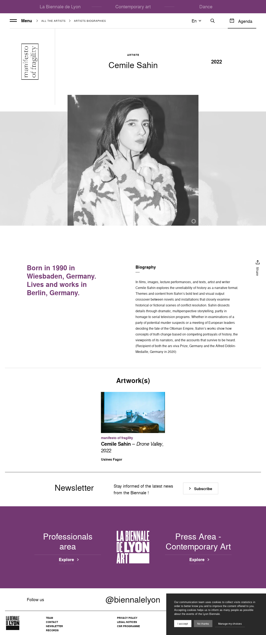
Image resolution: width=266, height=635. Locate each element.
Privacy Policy (127, 618)
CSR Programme (128, 626)
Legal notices (127, 622)
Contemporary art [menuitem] (133, 6)
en (194, 21)
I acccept (182, 623)
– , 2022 (132, 447)
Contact (52, 622)
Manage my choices (230, 623)
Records (52, 630)
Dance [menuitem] (205, 6)
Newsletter (54, 626)
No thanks (203, 623)
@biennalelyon (133, 599)
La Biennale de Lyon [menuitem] (60, 6)
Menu (26, 21)
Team (49, 618)
